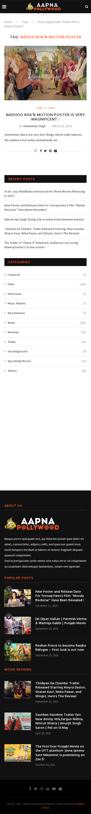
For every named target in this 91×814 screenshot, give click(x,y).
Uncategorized (47, 351)
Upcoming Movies (47, 361)
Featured (47, 275)
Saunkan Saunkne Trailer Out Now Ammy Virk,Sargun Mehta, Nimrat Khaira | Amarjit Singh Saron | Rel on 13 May (59, 721)
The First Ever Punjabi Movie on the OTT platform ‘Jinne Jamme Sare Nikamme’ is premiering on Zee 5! (60, 752)
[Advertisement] (45, 433)
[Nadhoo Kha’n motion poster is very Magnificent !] (45, 73)
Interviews (47, 294)
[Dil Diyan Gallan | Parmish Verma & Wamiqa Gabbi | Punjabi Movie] (17, 625)
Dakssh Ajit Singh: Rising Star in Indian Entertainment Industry (44, 219)
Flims (39, 108)
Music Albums (47, 303)
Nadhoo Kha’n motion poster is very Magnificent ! (45, 117)
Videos (47, 371)
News (52, 108)
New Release (47, 313)
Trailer (47, 342)
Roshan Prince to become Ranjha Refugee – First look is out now (60, 648)
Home (8, 22)
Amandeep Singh (34, 126)
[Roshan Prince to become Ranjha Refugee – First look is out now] (17, 652)
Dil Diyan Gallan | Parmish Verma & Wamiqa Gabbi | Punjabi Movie (61, 621)
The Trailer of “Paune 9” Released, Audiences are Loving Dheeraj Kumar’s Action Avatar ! (41, 245)
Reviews (47, 332)
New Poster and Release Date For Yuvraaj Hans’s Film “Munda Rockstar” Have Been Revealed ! (44, 207)
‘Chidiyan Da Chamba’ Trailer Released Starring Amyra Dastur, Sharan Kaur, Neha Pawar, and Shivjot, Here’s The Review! (44, 231)
